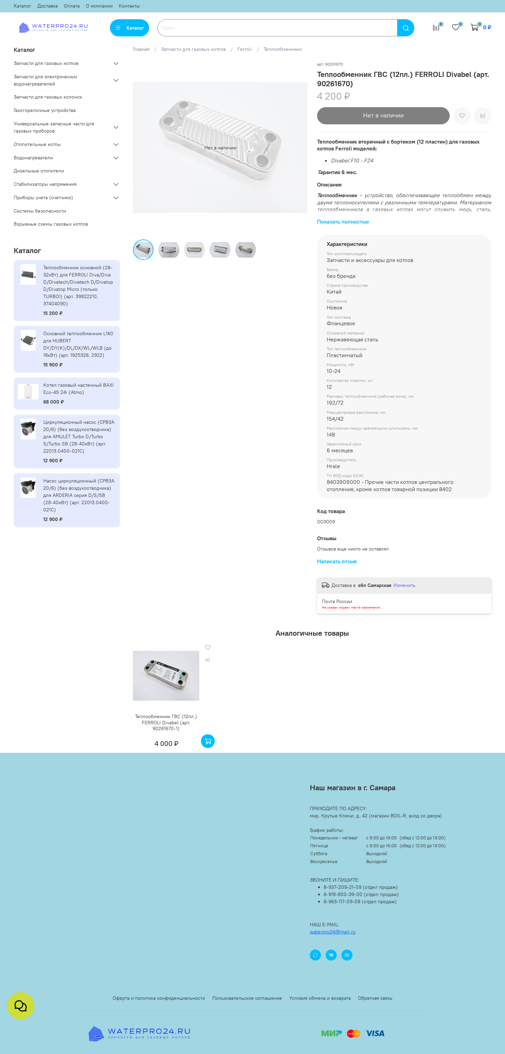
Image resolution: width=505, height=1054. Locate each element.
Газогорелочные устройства (45, 110)
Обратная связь (375, 998)
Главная (141, 49)
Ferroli (244, 49)
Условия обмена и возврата (320, 998)
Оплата (72, 6)
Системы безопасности (40, 211)
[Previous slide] (142, 147)
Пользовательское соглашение (247, 998)
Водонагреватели (33, 158)
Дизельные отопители (39, 171)
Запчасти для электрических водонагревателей (45, 80)
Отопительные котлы (37, 144)
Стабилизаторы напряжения (45, 184)
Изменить (404, 585)
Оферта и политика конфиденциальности (159, 998)
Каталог (22, 6)
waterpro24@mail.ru (333, 932)
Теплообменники (282, 49)
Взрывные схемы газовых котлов (51, 224)
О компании (99, 6)
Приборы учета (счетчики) (43, 197)
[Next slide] (298, 147)
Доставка (47, 6)
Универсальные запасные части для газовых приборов (54, 127)
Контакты (129, 6)
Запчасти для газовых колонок (48, 97)
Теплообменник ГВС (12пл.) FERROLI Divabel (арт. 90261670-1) (166, 722)
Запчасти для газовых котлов (193, 49)
